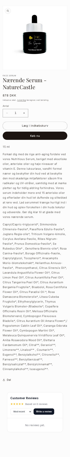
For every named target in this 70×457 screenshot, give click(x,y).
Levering (21, 100)
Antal (6, 105)
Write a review (44, 411)
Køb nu (35, 136)
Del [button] (9, 379)
